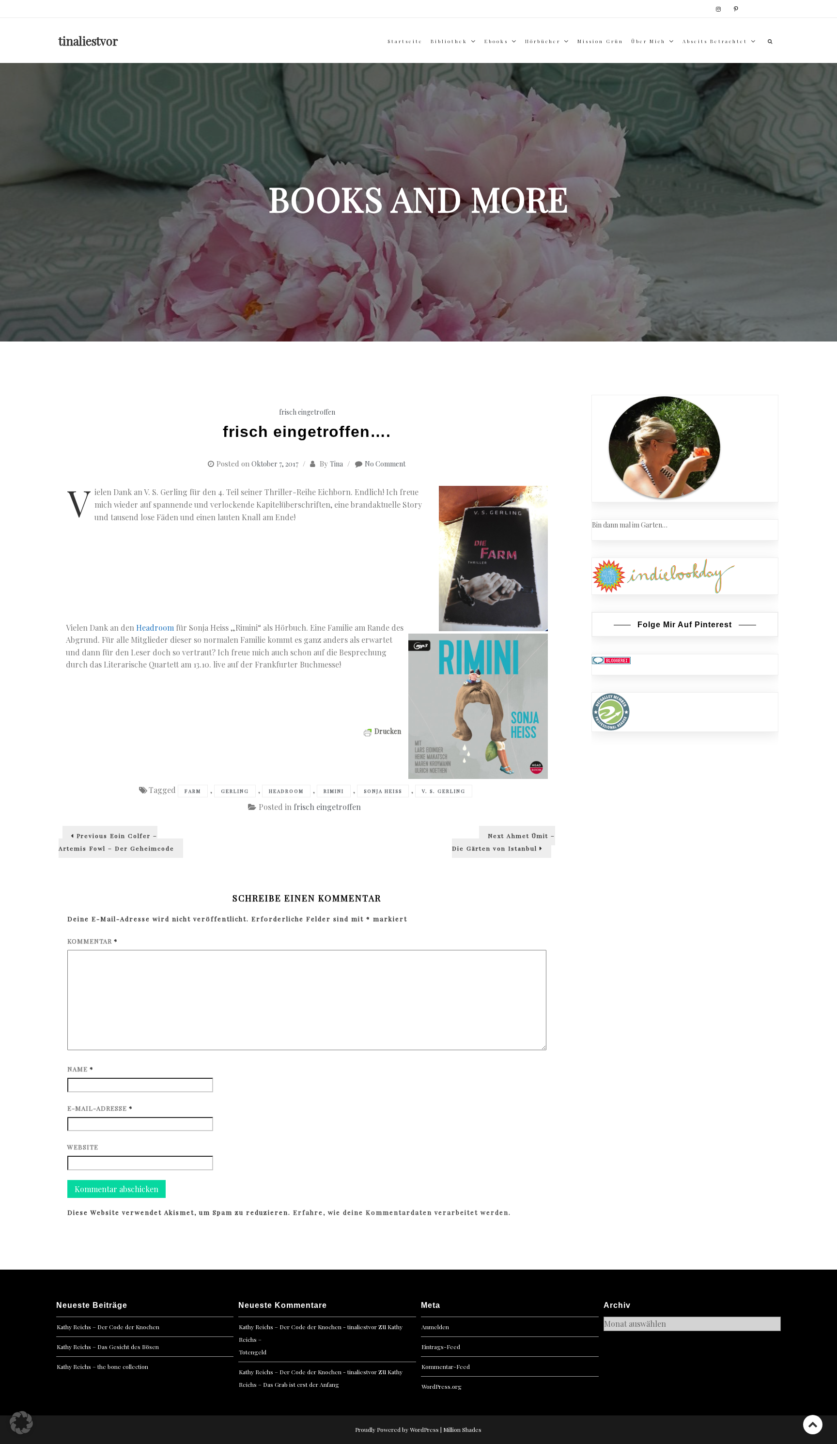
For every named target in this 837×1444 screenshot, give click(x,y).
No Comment (385, 463)
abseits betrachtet (714, 41)
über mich (648, 41)
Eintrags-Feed (440, 1347)
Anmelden (435, 1327)
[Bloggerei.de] (611, 659)
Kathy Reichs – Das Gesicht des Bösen (108, 1347)
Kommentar (92, 941)
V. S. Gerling (443, 791)
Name (80, 1069)
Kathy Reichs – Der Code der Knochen (108, 1327)
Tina (336, 463)
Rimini (334, 791)
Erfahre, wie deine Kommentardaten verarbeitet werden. (402, 1212)
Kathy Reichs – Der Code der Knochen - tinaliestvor (308, 1327)
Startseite (405, 41)
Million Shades (462, 1429)
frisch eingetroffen (307, 412)
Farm (193, 791)
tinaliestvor (88, 40)
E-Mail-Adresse (100, 1108)
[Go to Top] (813, 1424)
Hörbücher (542, 41)
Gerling (235, 791)
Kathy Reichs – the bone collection (102, 1366)
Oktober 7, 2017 (274, 463)
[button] (21, 1422)
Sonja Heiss (383, 791)
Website (82, 1147)
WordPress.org (441, 1386)
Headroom (156, 627)
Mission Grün (600, 41)
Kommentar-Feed (445, 1366)
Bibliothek (449, 41)
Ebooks (496, 41)
